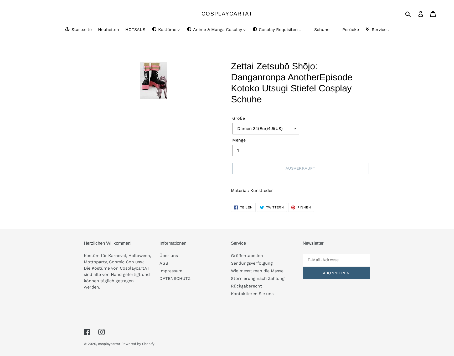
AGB (163, 263)
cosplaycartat (227, 14)
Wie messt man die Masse (257, 270)
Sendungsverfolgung (252, 263)
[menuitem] (78, 30)
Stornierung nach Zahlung (258, 278)
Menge (239, 140)
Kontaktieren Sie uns (252, 293)
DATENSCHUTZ (174, 278)
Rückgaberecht (246, 286)
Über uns (168, 255)
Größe (238, 118)
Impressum (170, 270)
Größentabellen (247, 255)
